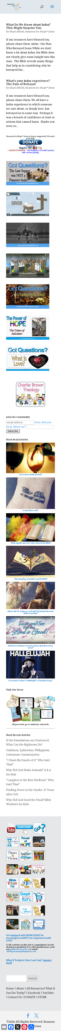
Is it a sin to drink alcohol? (30, 474)
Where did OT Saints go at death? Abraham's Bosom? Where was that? (30, 612)
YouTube (48, 993)
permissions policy (19, 949)
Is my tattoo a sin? (30, 510)
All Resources (35, 988)
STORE (42, 997)
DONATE (29, 997)
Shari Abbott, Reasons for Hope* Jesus (32, 31)
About (20, 988)
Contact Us (15, 997)
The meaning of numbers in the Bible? (31, 579)
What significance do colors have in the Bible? (31, 543)
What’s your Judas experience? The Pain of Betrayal (28, 82)
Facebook (34, 993)
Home (10, 988)
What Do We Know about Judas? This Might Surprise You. (28, 26)
